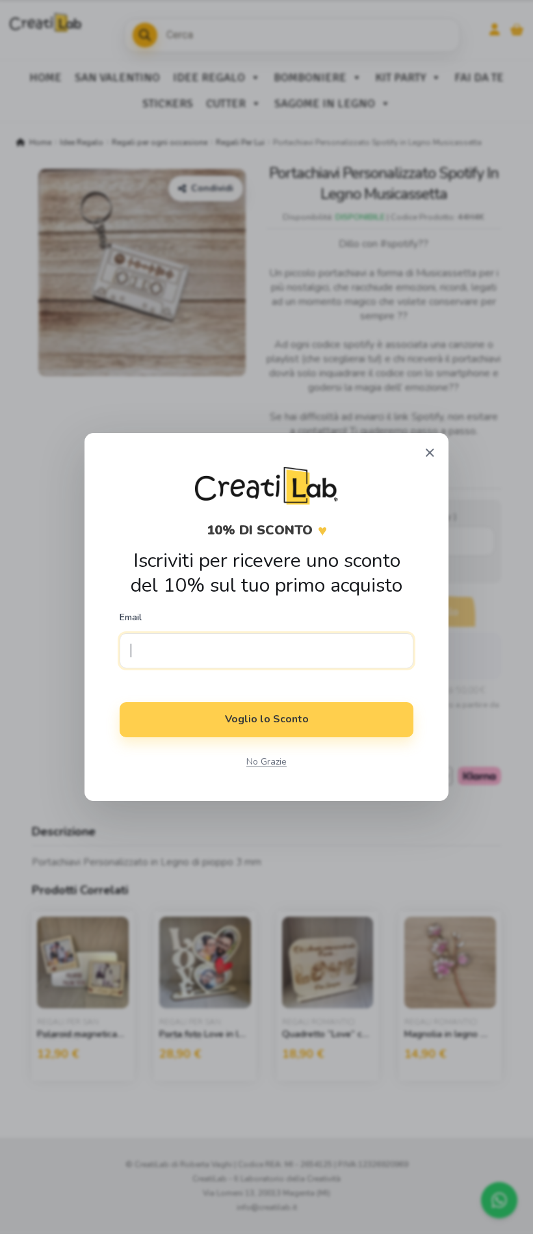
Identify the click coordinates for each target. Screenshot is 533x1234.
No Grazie (266, 761)
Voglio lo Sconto (267, 719)
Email (131, 618)
